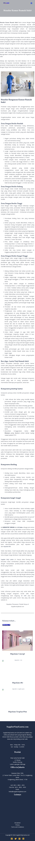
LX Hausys (18, 760)
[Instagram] (19, 839)
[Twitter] (16, 839)
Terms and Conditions (17, 827)
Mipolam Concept (17, 654)
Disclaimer (17, 823)
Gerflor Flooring (17, 762)
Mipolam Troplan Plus (17, 712)
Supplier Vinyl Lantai (7, 559)
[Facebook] (12, 839)
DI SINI (23, 596)
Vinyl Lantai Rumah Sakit (17, 758)
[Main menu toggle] (31, 3)
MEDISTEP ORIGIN (8, 527)
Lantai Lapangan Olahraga (17, 764)
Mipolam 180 (17, 683)
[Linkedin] (23, 839)
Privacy (17, 825)
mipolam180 (7, 546)
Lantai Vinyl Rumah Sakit (19, 361)
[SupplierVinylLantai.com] (6, 3)
